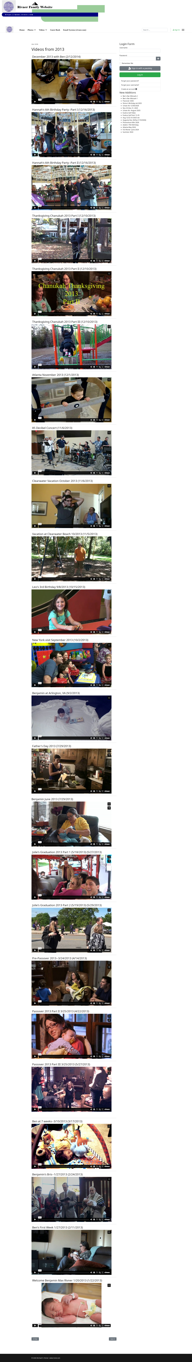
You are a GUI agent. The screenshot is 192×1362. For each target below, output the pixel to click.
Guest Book (55, 30)
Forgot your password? (130, 81)
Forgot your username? (130, 85)
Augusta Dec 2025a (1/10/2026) (134, 120)
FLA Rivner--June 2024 (131, 130)
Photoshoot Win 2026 (131, 122)
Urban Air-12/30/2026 (131, 106)
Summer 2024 (128, 132)
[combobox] (155, 30)
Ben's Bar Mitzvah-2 (130, 96)
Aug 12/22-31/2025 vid (131, 118)
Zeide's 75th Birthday (131, 125)
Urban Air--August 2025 (131, 110)
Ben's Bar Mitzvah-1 (130, 98)
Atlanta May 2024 (129, 127)
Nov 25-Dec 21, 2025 (130, 108)
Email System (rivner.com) (74, 30)
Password (123, 55)
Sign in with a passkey (141, 68)
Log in (140, 74)
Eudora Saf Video (129, 113)
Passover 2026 (128, 101)
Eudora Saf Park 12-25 (131, 115)
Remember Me (127, 63)
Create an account (128, 89)
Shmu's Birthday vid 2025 (132, 103)
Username (123, 48)
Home (22, 30)
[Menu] (183, 30)
